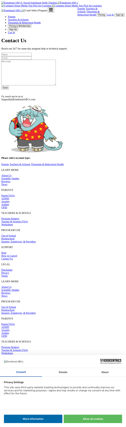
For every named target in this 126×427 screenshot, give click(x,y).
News (4, 184)
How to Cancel (9, 255)
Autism (5, 204)
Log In (110, 14)
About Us (6, 175)
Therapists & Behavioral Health (24, 22)
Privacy (5, 272)
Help (3, 252)
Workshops (7, 224)
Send (5, 87)
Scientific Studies (10, 178)
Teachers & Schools (18, 19)
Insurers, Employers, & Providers (18, 241)
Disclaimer (6, 269)
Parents (81, 8)
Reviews (5, 181)
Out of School (8, 235)
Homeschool (7, 238)
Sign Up (119, 15)
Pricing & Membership (19, 26)
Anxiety (5, 201)
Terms (4, 275)
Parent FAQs (8, 195)
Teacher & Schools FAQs (14, 221)
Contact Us (7, 258)
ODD (4, 207)
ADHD (5, 198)
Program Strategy (10, 218)
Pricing (101, 15)
